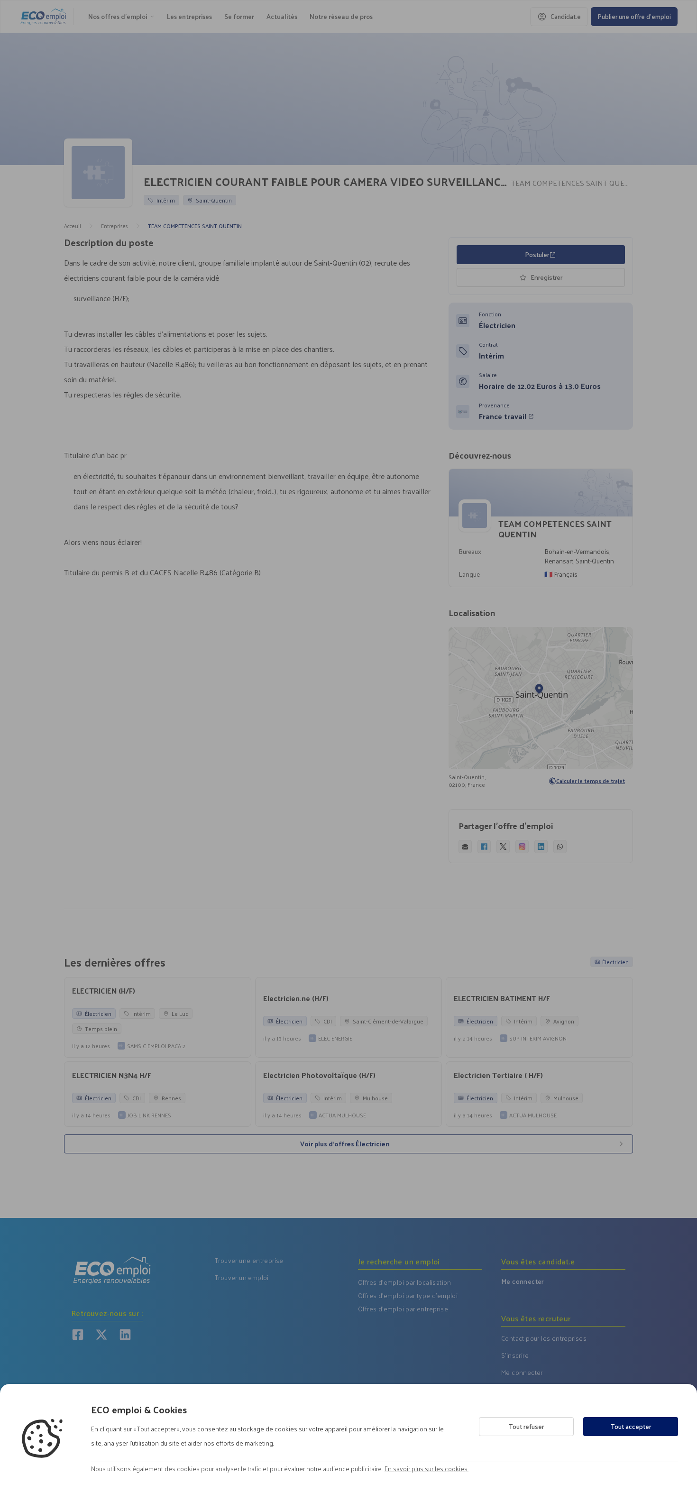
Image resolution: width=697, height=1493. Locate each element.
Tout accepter (631, 1426)
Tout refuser (526, 1426)
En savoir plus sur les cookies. (426, 1469)
